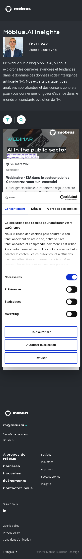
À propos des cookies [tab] (62, 208)
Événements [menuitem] (14, 481)
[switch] (71, 289)
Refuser (41, 358)
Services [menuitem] (46, 454)
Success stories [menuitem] (50, 476)
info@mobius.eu (13, 425)
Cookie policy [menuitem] (11, 525)
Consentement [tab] (15, 208)
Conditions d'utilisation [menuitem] (17, 539)
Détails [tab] (36, 208)
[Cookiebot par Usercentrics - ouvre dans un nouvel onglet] (60, 197)
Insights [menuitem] (46, 484)
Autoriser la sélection (41, 344)
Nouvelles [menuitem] (12, 473)
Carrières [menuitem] (11, 466)
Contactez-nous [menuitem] (18, 488)
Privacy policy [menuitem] (11, 532)
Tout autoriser (41, 332)
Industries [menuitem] (47, 462)
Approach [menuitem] (47, 469)
